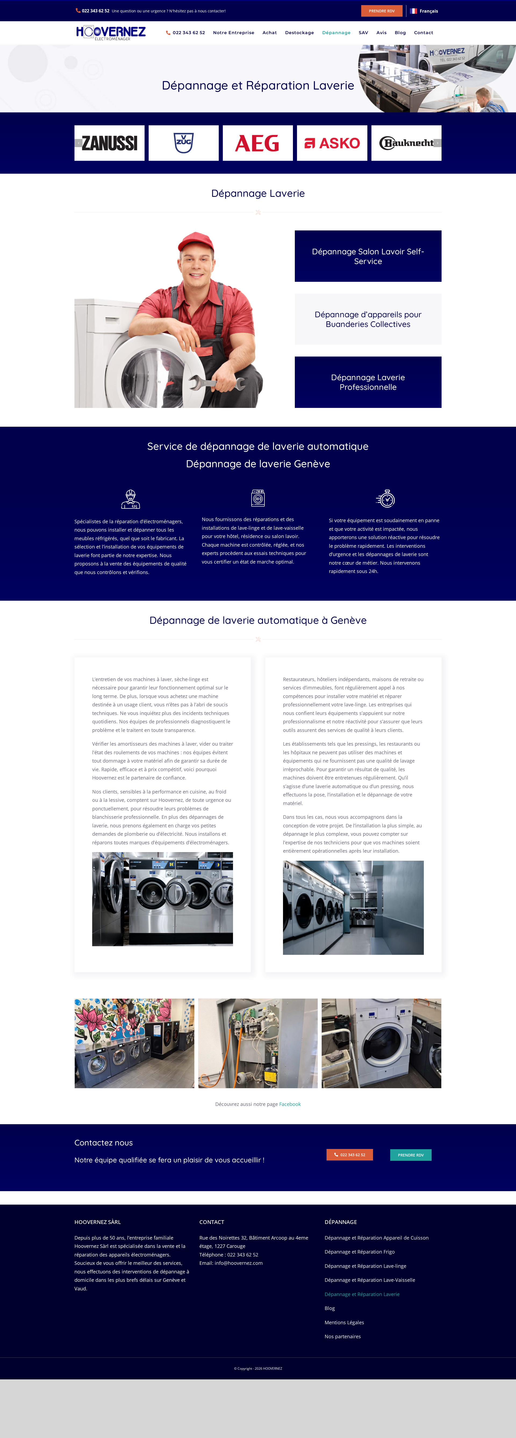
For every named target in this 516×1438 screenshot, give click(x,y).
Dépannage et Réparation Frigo (360, 1251)
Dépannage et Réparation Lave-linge (365, 1266)
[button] (78, 143)
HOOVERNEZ (272, 1368)
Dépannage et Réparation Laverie (362, 1294)
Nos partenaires (343, 1336)
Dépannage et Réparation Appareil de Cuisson (377, 1237)
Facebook (290, 1104)
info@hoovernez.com (239, 1263)
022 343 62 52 (95, 11)
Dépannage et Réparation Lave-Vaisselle (370, 1280)
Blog (330, 1308)
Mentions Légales (344, 1322)
